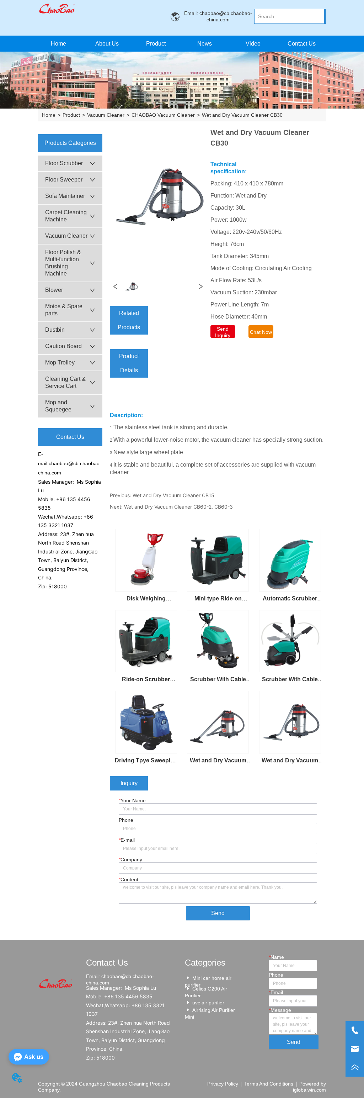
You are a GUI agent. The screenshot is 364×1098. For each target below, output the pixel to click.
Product (71, 115)
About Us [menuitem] (107, 44)
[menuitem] (156, 44)
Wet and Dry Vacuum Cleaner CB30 (242, 115)
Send (218, 913)
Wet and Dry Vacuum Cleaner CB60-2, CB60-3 (178, 507)
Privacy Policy (222, 1084)
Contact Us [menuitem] (302, 44)
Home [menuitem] (58, 44)
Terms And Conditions (268, 1084)
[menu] (180, 44)
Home (48, 115)
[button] (156, 43)
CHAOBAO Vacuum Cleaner (163, 115)
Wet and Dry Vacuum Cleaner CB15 (173, 495)
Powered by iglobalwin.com (309, 1087)
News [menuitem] (204, 44)
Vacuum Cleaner (105, 115)
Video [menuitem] (253, 44)
